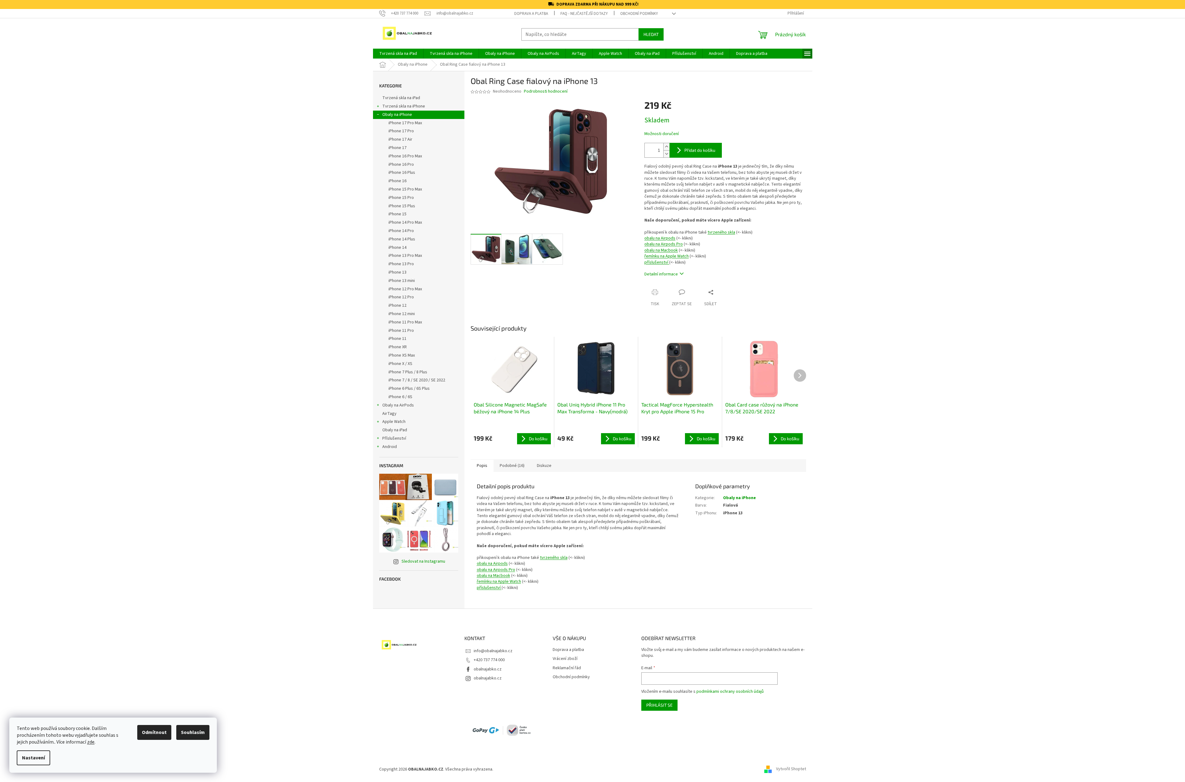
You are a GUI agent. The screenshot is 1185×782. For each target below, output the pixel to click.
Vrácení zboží (565, 659)
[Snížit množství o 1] (666, 153)
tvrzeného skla (721, 232)
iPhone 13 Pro (401, 264)
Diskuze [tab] (544, 466)
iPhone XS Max (401, 355)
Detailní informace (661, 274)
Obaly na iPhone (397, 115)
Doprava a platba (531, 13)
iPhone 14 (397, 247)
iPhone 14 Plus (401, 239)
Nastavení (33, 757)
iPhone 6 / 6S (400, 397)
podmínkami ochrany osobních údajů (730, 691)
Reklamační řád (567, 668)
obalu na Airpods (659, 238)
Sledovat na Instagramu (423, 561)
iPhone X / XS (400, 364)
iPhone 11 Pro (401, 330)
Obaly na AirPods (398, 405)
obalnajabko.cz (488, 669)
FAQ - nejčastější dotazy (584, 13)
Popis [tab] (482, 466)
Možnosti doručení (661, 134)
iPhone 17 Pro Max (405, 123)
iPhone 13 (397, 272)
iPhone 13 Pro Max (405, 256)
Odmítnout (154, 732)
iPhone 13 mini (401, 281)
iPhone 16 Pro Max (405, 156)
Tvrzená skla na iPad (401, 98)
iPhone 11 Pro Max (405, 322)
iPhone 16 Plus (401, 172)
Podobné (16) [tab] (512, 466)
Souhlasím (193, 732)
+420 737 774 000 (489, 660)
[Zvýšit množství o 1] (666, 146)
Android (389, 447)
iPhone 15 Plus (401, 206)
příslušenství (656, 262)
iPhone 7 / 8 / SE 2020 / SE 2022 (416, 380)
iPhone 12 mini (401, 314)
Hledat (651, 34)
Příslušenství (394, 438)
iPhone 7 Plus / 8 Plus (407, 372)
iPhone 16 (397, 181)
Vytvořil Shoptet (791, 769)
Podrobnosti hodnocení (546, 91)
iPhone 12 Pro (401, 297)
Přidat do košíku (699, 150)
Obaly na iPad (395, 430)
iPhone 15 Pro (401, 198)
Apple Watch (394, 422)
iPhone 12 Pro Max (405, 289)
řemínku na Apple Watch (666, 256)
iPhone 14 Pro (401, 231)
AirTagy (389, 414)
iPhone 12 (397, 305)
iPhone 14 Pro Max (405, 222)
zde (90, 742)
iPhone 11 (397, 339)
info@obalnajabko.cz (493, 651)
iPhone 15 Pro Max (405, 189)
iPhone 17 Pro (401, 131)
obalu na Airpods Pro (663, 244)
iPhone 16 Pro (401, 164)
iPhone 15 (397, 214)
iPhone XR (397, 347)
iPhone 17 (397, 148)
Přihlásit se (659, 705)
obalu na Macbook (661, 250)
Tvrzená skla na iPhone (403, 106)
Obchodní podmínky (639, 13)
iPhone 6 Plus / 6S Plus (409, 388)
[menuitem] (398, 54)
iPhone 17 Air (400, 139)
